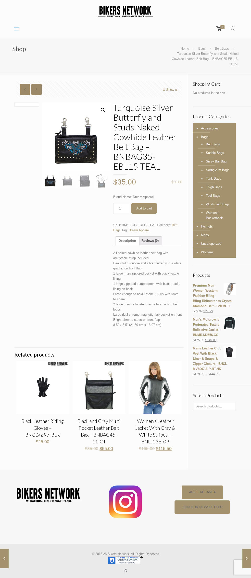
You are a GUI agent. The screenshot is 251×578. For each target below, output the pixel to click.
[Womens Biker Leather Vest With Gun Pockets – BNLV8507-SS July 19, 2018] (246, 558)
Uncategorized (211, 243)
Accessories (210, 128)
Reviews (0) (150, 241)
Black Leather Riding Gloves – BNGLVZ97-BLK (42, 428)
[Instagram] (125, 570)
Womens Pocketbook (214, 215)
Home (185, 48)
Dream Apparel (139, 230)
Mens (205, 235)
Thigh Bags (214, 187)
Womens (207, 252)
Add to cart (144, 208)
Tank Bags (213, 178)
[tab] (127, 240)
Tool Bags (213, 195)
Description (127, 241)
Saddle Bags (215, 153)
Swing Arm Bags (217, 170)
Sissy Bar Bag (216, 161)
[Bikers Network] (125, 11)
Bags (202, 48)
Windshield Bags (218, 204)
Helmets (207, 226)
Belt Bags (222, 48)
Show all (172, 90)
